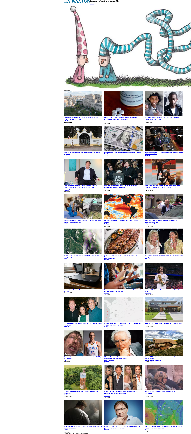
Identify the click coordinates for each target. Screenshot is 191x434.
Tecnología (66, 291)
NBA (65, 360)
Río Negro (106, 259)
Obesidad (66, 429)
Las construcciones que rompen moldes (153, 360)
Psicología (106, 361)
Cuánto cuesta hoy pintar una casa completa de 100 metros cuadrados (163, 323)
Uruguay (66, 155)
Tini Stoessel (107, 396)
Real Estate (147, 324)
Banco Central (147, 155)
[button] (83, 104)
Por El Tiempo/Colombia (109, 360)
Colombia (106, 326)
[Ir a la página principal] (77, 2)
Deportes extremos (149, 189)
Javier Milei (106, 189)
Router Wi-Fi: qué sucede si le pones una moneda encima (79, 289)
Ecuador (66, 223)
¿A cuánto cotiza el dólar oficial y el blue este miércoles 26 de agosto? (122, 152)
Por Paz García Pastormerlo (109, 258)
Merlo (146, 120)
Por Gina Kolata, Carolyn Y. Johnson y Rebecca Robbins (115, 120)
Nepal (65, 258)
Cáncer (105, 122)
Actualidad (66, 190)
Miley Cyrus (147, 258)
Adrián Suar (66, 326)
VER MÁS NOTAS (67, 432)
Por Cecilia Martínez (108, 394)
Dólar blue (106, 153)
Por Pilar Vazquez (67, 189)
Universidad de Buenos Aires (70, 120)
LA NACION (92, 4)
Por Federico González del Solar (151, 223)
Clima (146, 429)
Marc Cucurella (148, 293)
